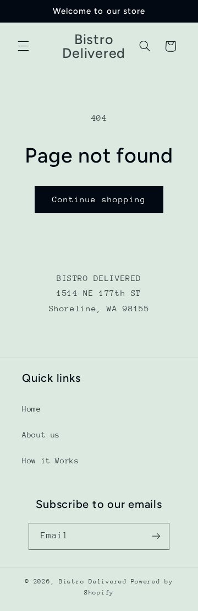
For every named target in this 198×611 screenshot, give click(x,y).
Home (31, 408)
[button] (23, 46)
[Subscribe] (156, 536)
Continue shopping (99, 199)
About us (41, 434)
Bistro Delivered (93, 581)
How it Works (50, 460)
